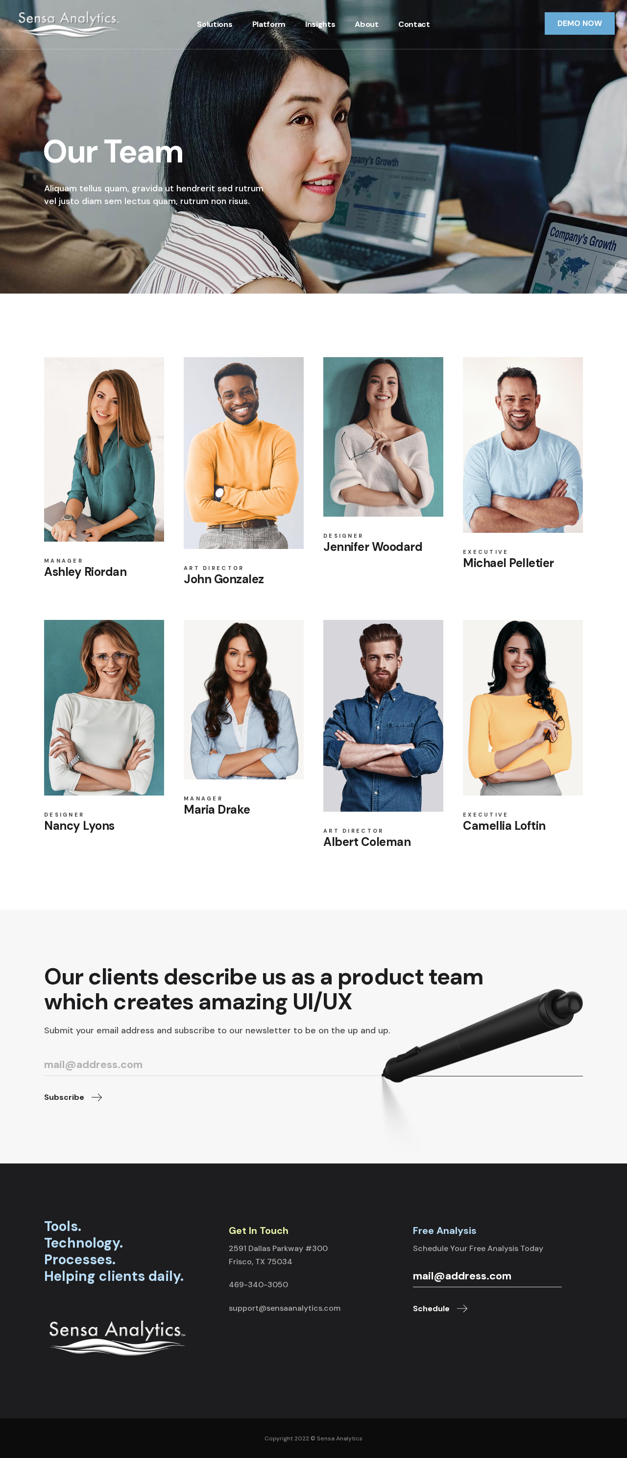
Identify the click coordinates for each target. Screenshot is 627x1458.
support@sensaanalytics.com (284, 1308)
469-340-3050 (258, 1284)
